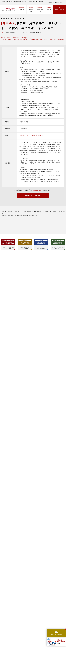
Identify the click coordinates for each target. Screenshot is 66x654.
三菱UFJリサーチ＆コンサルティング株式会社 (31, 135)
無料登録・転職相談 (59, 9)
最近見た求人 (49, 2)
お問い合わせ (60, 2)
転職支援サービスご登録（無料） (33, 195)
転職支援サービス (36, 190)
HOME (2, 32)
